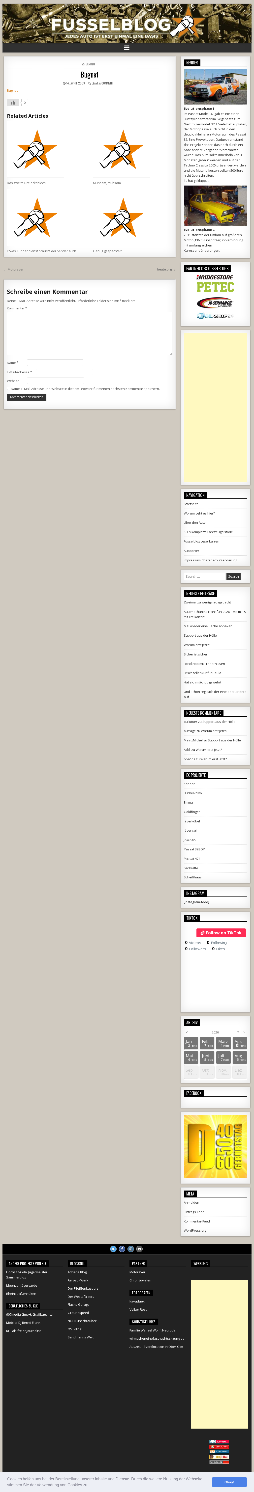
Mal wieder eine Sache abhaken (208, 626)
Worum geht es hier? (199, 513)
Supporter (191, 550)
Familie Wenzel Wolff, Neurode (152, 1330)
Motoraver (16, 269)
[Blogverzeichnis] (219, 1452)
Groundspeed (78, 1312)
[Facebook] (122, 1249)
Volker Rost (138, 1309)
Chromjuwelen (140, 1280)
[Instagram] (130, 1249)
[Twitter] (113, 1249)
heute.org (164, 269)
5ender (90, 64)
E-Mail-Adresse (19, 372)
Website (13, 381)
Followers (195, 949)
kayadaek (137, 1301)
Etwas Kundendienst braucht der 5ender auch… (43, 251)
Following (217, 943)
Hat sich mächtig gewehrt (202, 682)
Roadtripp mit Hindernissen (204, 663)
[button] (90, 1485)
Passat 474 (192, 858)
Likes (218, 949)
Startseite (191, 504)
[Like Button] (13, 102)
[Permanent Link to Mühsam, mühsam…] (132, 149)
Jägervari (190, 830)
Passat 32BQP (194, 849)
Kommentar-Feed (197, 1221)
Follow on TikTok (224, 933)
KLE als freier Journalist (23, 1331)
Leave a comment (103, 83)
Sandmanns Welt (81, 1337)
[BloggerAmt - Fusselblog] (219, 1447)
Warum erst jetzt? (197, 645)
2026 (215, 1032)
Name (12, 362)
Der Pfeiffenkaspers (83, 1288)
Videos (193, 943)
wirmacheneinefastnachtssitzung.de (157, 1338)
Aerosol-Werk (78, 1280)
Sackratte (191, 868)
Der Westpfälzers (81, 1296)
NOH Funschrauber (82, 1321)
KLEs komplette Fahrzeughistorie (208, 532)
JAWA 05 (190, 840)
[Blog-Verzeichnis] (219, 1442)
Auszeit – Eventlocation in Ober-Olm (156, 1346)
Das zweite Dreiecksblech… (27, 183)
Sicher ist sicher (195, 654)
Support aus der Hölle (200, 635)
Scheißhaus (193, 877)
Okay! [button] (229, 1482)
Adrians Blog (77, 1272)
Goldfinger (192, 812)
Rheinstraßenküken (21, 1293)
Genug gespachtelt (107, 251)
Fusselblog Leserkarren (201, 541)
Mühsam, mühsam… (108, 183)
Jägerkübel (192, 821)
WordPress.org (195, 1230)
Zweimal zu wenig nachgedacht (207, 602)
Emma (188, 802)
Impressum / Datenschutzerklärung (210, 560)
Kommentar (17, 308)
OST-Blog (74, 1329)
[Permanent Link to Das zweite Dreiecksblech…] (46, 149)
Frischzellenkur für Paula (202, 673)
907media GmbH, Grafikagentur (30, 1314)
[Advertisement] (215, 407)
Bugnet (89, 74)
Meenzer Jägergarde (21, 1285)
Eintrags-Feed (194, 1212)
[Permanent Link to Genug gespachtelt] (132, 217)
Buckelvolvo (193, 793)
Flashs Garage (79, 1304)
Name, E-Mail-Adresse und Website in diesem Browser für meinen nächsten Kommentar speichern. (85, 388)
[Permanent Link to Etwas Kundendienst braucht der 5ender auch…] (46, 217)
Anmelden (191, 1202)
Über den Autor (195, 522)
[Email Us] (139, 1249)
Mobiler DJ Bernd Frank (23, 1322)
